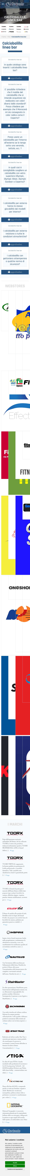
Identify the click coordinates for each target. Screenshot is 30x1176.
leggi (12, 850)
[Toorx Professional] (15, 833)
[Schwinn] (15, 1006)
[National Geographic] (15, 1105)
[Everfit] (15, 908)
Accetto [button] (15, 1162)
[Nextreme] (15, 1080)
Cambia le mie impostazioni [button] (15, 1169)
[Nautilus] (15, 957)
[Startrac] (15, 1031)
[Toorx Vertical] (15, 858)
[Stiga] (15, 1056)
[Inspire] (15, 932)
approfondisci (16, 78)
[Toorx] (15, 883)
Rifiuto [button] (15, 1166)
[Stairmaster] (15, 981)
